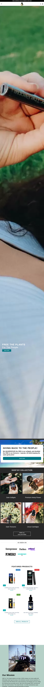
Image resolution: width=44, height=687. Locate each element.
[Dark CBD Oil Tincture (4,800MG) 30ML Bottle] (30, 602)
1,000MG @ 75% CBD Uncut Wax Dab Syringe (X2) (11, 588)
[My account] (40, 4)
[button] (1, 4)
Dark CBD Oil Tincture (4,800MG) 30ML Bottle (31, 613)
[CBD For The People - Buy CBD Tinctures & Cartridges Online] (22, 4)
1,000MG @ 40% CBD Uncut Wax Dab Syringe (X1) (11, 613)
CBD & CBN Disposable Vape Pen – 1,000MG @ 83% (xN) (30, 588)
